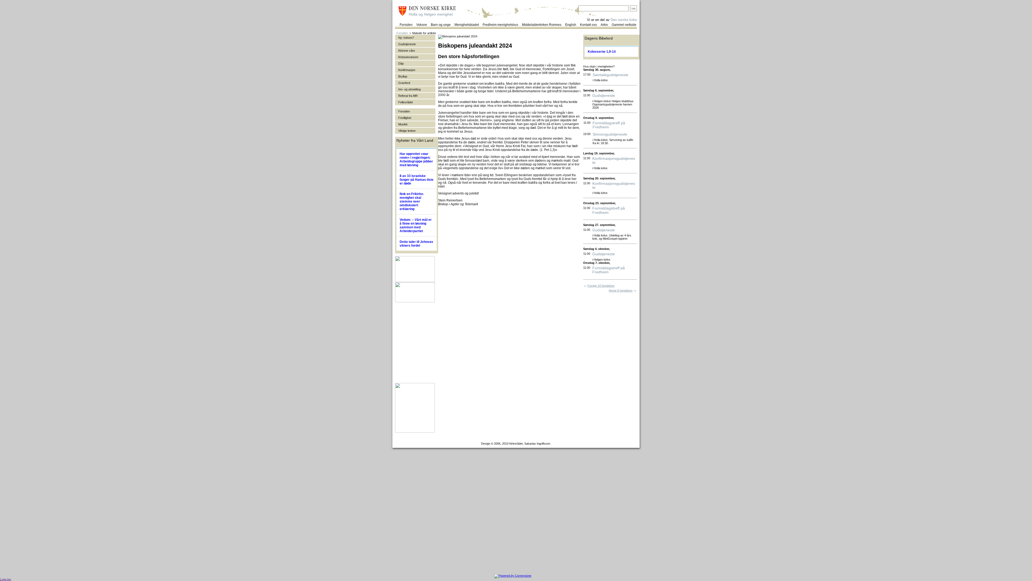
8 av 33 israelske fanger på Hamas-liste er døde (416, 179)
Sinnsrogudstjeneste (610, 134)
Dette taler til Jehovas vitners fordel (416, 243)
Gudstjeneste (603, 96)
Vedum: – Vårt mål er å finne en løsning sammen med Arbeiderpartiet (416, 225)
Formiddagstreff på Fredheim (609, 125)
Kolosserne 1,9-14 (602, 52)
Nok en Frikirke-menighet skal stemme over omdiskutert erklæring (412, 201)
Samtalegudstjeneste (610, 75)
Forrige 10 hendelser (601, 285)
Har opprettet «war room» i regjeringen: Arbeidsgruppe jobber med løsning (416, 159)
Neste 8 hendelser (621, 290)
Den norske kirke (624, 20)
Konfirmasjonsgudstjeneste (613, 161)
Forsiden (402, 33)
